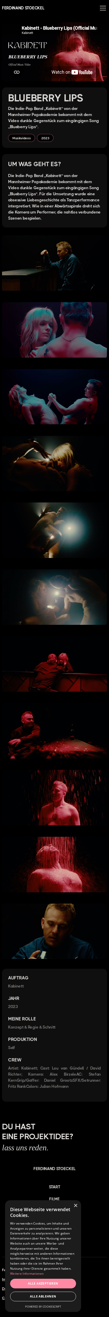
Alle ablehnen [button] (43, 1296)
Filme (54, 1199)
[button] (102, 8)
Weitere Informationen (27, 1273)
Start (54, 1187)
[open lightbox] (54, 264)
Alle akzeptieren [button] (43, 1283)
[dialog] (43, 1256)
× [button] (75, 1206)
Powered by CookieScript (43, 1306)
